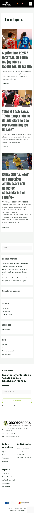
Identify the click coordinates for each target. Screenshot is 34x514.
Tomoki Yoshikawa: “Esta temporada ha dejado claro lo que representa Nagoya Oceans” (16, 120)
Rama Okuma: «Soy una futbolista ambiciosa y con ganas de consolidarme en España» (15, 186)
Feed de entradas (7, 348)
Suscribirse (17, 400)
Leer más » (5, 83)
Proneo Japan (22, 508)
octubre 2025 (6, 308)
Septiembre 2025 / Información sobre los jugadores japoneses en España (17, 59)
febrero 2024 (6, 311)
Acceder (4, 345)
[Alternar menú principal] (30, 4)
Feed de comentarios (8, 351)
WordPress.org (6, 354)
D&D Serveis (21, 510)
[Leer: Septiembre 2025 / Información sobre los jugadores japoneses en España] (17, 38)
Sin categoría (6, 329)
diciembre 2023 (7, 314)
